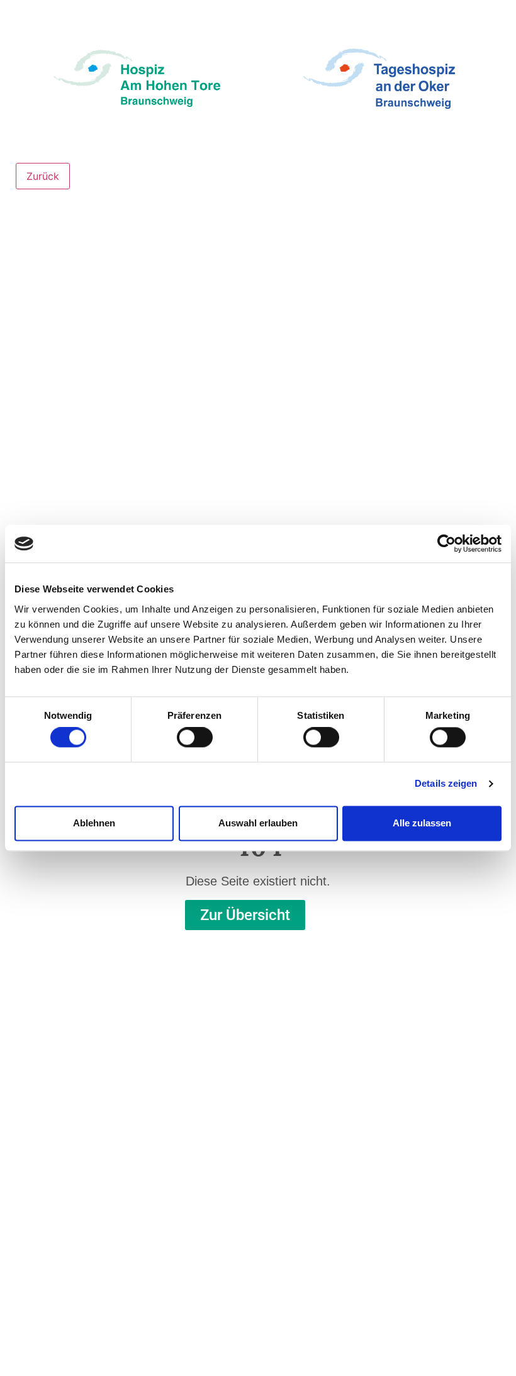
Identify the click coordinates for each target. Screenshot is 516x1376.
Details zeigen (446, 784)
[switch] (195, 738)
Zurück (42, 176)
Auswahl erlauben (258, 823)
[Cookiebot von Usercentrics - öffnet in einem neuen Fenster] (446, 543)
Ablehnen (94, 823)
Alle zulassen (422, 823)
